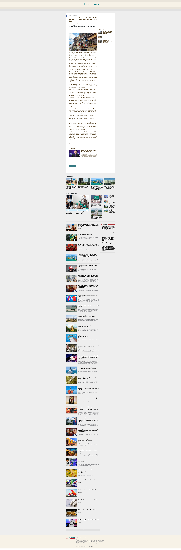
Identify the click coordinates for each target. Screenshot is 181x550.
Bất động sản (98, 8)
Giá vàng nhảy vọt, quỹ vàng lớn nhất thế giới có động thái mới (88, 510)
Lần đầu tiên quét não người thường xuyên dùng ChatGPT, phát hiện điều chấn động (88, 520)
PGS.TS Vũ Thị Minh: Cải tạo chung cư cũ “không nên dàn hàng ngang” (107, 32)
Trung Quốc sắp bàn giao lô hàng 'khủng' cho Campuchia (87, 296)
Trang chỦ (68, 8)
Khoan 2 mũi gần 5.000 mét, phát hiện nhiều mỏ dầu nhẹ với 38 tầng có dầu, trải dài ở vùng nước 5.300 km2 (88, 388)
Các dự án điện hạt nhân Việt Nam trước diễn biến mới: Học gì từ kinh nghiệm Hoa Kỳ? (87, 316)
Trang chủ (70, 15)
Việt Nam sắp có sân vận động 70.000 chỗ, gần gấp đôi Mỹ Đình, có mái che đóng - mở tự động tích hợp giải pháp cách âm (108, 239)
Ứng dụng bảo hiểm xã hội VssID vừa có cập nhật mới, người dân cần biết (88, 335)
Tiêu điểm (72, 8)
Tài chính (81, 8)
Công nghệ (93, 8)
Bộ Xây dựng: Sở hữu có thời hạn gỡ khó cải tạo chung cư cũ (88, 151)
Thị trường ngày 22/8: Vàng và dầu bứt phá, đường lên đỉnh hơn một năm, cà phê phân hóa (88, 449)
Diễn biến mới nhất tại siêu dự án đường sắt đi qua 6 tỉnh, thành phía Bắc (108, 243)
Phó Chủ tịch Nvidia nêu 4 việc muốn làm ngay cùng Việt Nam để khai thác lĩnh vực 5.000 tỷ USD (88, 397)
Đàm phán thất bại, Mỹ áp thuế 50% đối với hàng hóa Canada (88, 306)
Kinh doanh (85, 8)
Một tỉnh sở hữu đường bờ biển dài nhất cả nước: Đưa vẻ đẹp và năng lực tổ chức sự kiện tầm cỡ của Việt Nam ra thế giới (97, 188)
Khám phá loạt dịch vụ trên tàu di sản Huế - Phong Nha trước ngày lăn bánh (87, 439)
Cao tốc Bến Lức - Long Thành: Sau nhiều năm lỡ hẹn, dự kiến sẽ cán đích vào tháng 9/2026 (96, 217)
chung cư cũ (72, 143)
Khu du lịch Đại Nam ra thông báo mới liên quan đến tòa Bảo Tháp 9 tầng (88, 325)
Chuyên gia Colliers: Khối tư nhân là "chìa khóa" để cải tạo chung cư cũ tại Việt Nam (107, 37)
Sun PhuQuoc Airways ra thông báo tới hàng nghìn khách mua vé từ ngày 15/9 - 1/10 (87, 490)
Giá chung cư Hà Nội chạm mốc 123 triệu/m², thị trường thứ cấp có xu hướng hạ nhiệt (109, 187)
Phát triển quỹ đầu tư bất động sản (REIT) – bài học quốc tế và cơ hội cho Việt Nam (71, 187)
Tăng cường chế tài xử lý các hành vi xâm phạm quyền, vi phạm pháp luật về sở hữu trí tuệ (96, 205)
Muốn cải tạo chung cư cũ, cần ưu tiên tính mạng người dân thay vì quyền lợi (107, 41)
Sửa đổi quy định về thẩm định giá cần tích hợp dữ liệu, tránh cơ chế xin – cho (77, 212)
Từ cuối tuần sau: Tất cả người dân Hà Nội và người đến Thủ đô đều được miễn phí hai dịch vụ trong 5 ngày (88, 245)
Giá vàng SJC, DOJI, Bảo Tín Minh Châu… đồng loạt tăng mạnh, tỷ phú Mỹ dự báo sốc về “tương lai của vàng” (88, 471)
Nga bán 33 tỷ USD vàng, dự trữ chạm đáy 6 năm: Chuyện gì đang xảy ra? (88, 377)
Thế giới (89, 8)
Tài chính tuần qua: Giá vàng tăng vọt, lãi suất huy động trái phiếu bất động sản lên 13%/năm (88, 276)
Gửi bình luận (72, 166)
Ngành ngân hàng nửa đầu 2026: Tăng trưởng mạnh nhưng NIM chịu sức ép (112, 197)
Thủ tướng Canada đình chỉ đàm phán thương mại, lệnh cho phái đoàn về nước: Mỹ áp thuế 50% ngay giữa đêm (88, 286)
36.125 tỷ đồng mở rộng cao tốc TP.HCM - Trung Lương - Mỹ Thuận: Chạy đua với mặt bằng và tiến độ (112, 211)
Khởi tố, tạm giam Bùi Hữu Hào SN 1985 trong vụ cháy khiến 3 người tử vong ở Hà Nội (88, 345)
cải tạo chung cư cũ (79, 143)
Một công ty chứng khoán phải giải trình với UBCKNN (87, 266)
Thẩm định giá (76, 8)
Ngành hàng (103, 8)
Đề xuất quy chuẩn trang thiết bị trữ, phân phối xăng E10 (88, 480)
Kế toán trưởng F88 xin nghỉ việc (85, 234)
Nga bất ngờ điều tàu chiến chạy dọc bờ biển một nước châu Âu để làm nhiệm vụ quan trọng (88, 368)
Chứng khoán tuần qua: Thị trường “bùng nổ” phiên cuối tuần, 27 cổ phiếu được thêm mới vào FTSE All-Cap (88, 460)
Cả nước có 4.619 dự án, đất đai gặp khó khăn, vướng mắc (83, 187)
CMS (107, 549)
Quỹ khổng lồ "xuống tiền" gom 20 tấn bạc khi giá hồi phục (88, 500)
